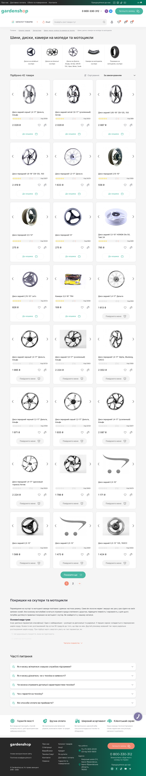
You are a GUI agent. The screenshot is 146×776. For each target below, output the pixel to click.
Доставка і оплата (18, 3)
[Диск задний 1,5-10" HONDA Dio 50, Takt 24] (116, 216)
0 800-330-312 (90, 11)
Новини (45, 761)
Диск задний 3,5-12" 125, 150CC (112, 543)
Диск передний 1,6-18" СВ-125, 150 (28, 174)
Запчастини (37, 30)
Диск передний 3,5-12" (22, 235)
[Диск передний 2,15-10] (116, 157)
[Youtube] (125, 2)
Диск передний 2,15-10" (109, 174)
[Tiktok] (121, 2)
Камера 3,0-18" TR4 (64, 296)
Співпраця (47, 747)
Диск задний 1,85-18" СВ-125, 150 (113, 112)
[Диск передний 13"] (73, 216)
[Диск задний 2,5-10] (116, 464)
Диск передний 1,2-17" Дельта (69, 174)
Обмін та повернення (37, 3)
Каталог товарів (24, 30)
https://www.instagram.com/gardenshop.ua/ (112, 769)
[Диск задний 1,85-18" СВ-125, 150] (116, 94)
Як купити (62, 754)
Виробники (47, 751)
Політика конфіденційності (21, 758)
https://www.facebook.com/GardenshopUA (116, 769)
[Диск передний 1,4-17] (116, 339)
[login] (111, 22)
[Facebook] (118, 2)
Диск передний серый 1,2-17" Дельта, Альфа (72, 420)
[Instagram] (114, 2)
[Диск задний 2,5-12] (30, 526)
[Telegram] (128, 2)
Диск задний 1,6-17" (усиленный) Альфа (70, 358)
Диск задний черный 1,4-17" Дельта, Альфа (28, 358)
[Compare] (45, 125)
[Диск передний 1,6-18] (30, 157)
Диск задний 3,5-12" (64, 543)
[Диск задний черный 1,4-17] (30, 339)
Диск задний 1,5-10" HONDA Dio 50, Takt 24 (114, 236)
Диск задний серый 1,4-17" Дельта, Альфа (28, 113)
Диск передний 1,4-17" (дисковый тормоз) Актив (27, 483)
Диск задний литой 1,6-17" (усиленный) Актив (73, 113)
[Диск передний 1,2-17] (73, 157)
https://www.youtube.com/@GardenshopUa (125, 769)
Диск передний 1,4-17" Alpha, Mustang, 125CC (115, 358)
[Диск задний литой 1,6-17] (73, 94)
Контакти (53, 3)
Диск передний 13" (63, 235)
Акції (60, 747)
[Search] (104, 22)
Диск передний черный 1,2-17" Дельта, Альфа (29, 420)
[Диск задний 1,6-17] (73, 339)
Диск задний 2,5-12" (21, 543)
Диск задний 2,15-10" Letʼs (24, 296)
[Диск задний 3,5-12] (73, 526)
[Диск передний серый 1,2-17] (73, 401)
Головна (13, 30)
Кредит (61, 751)
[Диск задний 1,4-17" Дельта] (116, 279)
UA (138, 3)
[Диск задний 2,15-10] (30, 279)
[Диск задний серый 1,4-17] (30, 94)
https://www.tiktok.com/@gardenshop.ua (121, 769)
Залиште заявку (127, 11)
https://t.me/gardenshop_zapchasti (130, 769)
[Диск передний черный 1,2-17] (30, 401)
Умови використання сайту (21, 754)
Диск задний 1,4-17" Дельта (110, 296)
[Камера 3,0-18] (73, 279)
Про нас (4, 3)
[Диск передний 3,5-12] (30, 216)
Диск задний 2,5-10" (107, 482)
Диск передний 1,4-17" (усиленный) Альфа (114, 420)
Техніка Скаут (48, 754)
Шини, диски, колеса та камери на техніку (59, 30)
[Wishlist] (39, 125)
